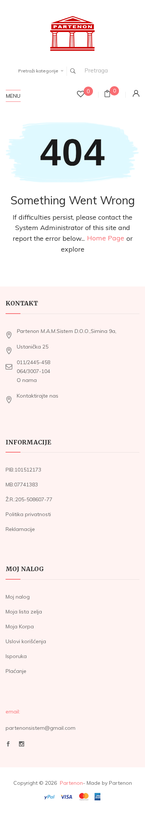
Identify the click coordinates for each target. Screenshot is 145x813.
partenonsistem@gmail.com (40, 728)
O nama (27, 380)
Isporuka (16, 656)
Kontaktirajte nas (37, 395)
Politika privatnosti (28, 514)
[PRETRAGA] (72, 71)
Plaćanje (16, 671)
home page (105, 238)
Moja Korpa (20, 626)
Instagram (21, 746)
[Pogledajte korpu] (107, 94)
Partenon (71, 783)
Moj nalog (18, 596)
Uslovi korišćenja (26, 641)
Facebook (8, 746)
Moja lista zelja (24, 611)
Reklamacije (20, 529)
